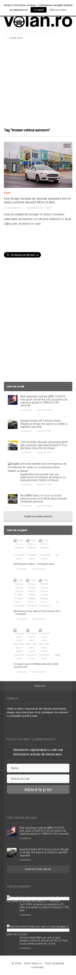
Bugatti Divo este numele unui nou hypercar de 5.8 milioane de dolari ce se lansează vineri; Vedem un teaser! (43, 477)
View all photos (38, 569)
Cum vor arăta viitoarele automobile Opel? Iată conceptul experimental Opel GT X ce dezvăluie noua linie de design (44, 445)
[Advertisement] (38, 87)
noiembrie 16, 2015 (39, 207)
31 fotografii (22, 672)
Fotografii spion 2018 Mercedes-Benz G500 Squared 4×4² (36, 665)
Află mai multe (57, 9)
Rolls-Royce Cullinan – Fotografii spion (34, 563)
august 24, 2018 (44, 410)
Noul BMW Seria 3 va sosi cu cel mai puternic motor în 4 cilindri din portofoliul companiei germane (43, 498)
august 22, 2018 (44, 452)
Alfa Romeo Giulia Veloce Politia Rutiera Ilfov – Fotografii (37, 612)
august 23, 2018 (44, 431)
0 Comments (12, 207)
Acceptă (38, 9)
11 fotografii (22, 569)
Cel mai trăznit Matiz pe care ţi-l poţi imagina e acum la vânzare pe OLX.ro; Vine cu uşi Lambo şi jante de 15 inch (43, 940)
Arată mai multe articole (38, 516)
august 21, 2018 (44, 484)
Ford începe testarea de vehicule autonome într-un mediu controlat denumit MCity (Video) (37, 200)
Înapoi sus (39, 685)
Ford (7, 192)
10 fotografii (22, 619)
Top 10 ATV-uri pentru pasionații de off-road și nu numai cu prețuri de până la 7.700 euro (44, 907)
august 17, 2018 (44, 506)
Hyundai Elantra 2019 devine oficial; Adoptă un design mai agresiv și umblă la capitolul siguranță (43, 423)
